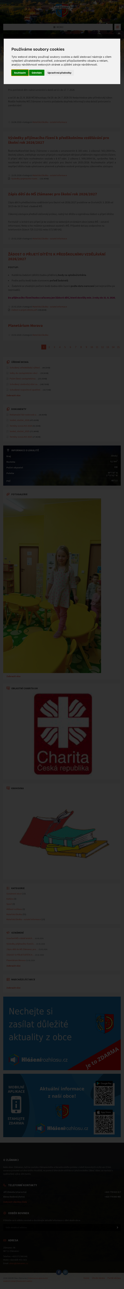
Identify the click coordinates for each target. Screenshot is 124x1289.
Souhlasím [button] (20, 72)
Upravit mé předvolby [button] (59, 72)
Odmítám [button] (37, 72)
